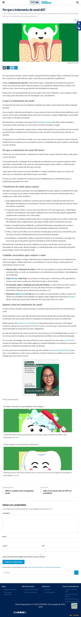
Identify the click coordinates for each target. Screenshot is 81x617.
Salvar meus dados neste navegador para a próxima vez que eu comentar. (24, 557)
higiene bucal (21, 294)
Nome (5, 536)
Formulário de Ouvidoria (72, 601)
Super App (48, 589)
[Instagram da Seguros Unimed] (15, 612)
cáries (72, 297)
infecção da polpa (45, 122)
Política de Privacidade (31, 589)
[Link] (4, 67)
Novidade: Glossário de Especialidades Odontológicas (24, 406)
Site (43, 546)
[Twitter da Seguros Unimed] (18, 612)
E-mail (5, 546)
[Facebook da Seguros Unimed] (16, 612)
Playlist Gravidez (50, 592)
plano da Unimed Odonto (61, 350)
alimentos (14, 278)
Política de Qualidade (31, 592)
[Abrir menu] (4, 2)
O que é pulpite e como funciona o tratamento (21, 444)
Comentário (7, 513)
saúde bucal (69, 340)
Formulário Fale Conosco (72, 599)
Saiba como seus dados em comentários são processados (44, 567)
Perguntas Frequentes (10, 589)
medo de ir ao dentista (26, 323)
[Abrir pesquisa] (76, 572)
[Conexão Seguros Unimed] (23, 612)
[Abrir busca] (77, 2)
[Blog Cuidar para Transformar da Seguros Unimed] (25, 612)
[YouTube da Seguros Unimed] (21, 612)
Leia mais (16, 437)
